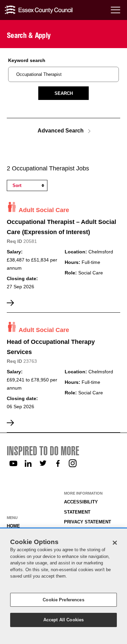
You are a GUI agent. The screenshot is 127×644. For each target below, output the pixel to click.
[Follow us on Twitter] (43, 463)
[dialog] (63, 586)
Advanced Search (61, 130)
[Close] (115, 543)
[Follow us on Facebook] (58, 463)
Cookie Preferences (63, 599)
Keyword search (26, 60)
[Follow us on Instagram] (73, 463)
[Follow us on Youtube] (13, 463)
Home (13, 526)
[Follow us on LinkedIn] (28, 463)
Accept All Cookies (63, 619)
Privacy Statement (87, 522)
